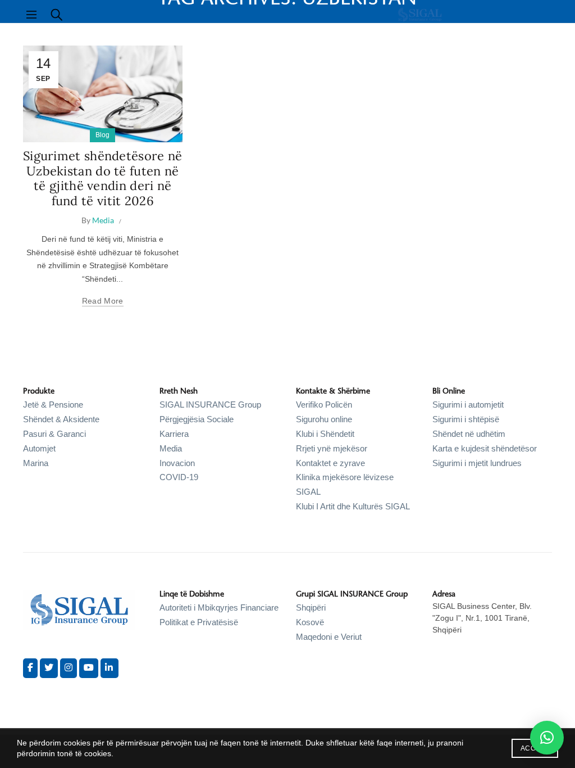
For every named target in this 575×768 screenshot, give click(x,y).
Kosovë (310, 622)
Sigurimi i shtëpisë (465, 419)
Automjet (39, 448)
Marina (35, 463)
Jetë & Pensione (53, 404)
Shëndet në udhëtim (468, 434)
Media (170, 448)
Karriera (174, 434)
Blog (102, 135)
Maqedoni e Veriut (329, 636)
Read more (103, 300)
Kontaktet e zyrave (330, 463)
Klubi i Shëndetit (325, 434)
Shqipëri (311, 607)
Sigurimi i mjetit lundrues (477, 463)
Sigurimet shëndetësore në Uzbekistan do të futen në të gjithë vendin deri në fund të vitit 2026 (102, 178)
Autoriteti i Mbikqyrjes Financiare (219, 607)
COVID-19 (178, 477)
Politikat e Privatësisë (198, 622)
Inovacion (177, 463)
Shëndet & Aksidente (61, 419)
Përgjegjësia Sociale (196, 419)
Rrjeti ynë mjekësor (331, 448)
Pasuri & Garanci (54, 434)
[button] (547, 738)
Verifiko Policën (324, 404)
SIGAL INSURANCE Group (210, 404)
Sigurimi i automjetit (468, 404)
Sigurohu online (324, 419)
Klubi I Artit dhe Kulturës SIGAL (353, 506)
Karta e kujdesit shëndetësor (484, 448)
